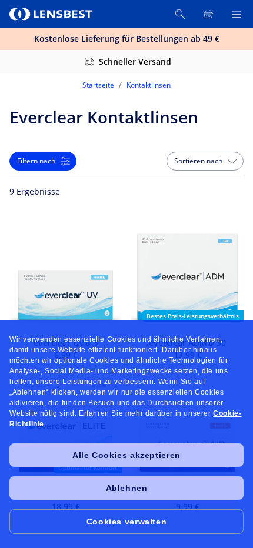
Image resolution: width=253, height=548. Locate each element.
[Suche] (180, 14)
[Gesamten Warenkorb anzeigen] (208, 14)
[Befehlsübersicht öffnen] (236, 14)
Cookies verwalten (126, 521)
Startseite (98, 85)
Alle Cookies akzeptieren (126, 455)
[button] (205, 161)
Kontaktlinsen (148, 85)
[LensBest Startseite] (51, 14)
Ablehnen (127, 488)
